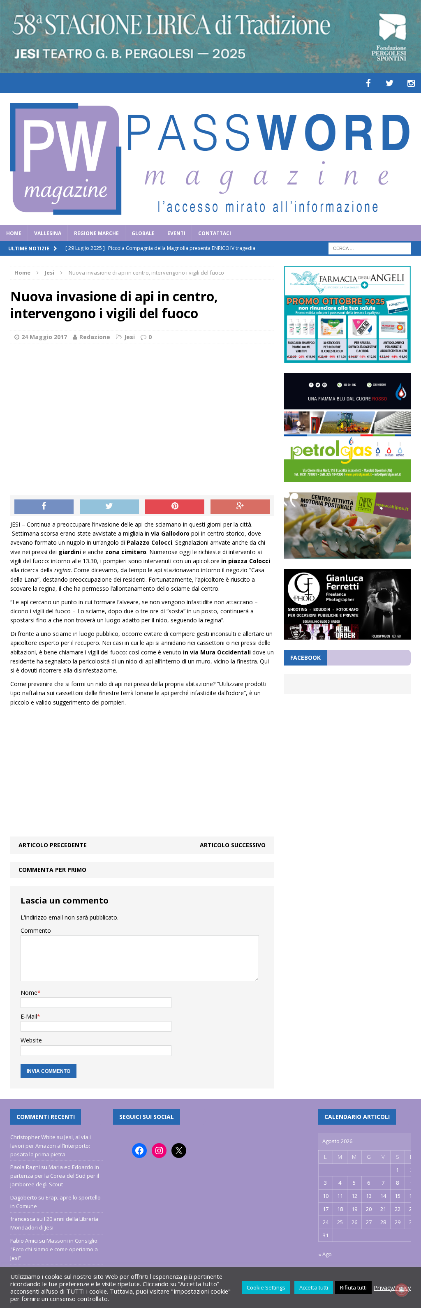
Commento (36, 930)
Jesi (129, 337)
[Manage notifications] (401, 1289)
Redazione (94, 337)
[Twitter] (390, 83)
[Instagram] (411, 83)
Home (13, 233)
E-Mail (29, 1016)
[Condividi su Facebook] (44, 506)
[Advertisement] (142, 409)
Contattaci (214, 233)
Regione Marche (96, 233)
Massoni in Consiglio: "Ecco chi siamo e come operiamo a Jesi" (54, 1249)
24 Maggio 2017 (44, 337)
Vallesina (47, 233)
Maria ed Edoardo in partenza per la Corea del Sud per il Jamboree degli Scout (54, 1175)
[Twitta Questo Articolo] (109, 506)
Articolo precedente (53, 845)
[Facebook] (368, 83)
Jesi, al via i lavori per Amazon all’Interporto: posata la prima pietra (50, 1145)
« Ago (325, 1254)
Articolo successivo (233, 845)
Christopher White (33, 1137)
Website (31, 1040)
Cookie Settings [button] (266, 1287)
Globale (143, 233)
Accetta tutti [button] (313, 1287)
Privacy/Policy (392, 1287)
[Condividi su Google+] (240, 506)
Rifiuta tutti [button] (353, 1287)
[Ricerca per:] (369, 248)
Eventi (176, 233)
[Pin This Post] (174, 506)
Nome (29, 992)
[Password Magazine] (210, 159)
